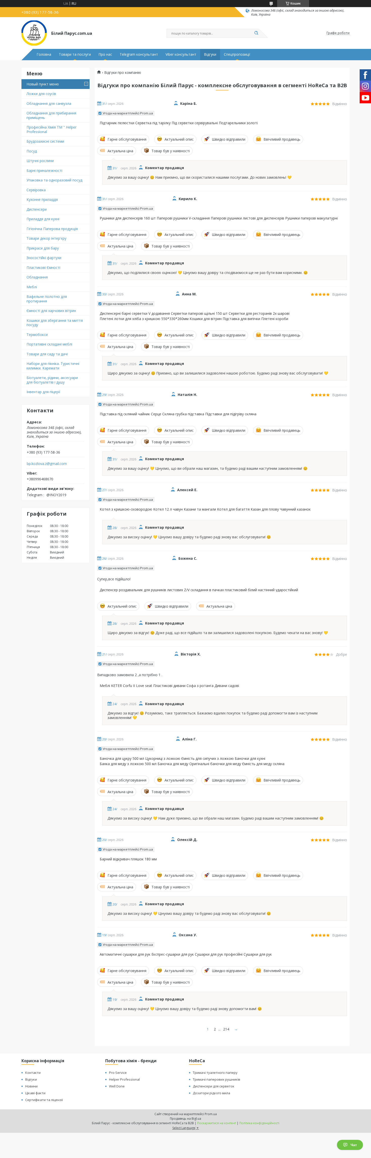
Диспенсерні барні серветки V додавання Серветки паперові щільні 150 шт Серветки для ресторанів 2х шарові (194, 313)
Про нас (105, 54)
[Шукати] (256, 33)
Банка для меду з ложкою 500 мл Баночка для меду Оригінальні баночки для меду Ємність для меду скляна (192, 764)
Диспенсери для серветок (213, 1086)
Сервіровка (36, 189)
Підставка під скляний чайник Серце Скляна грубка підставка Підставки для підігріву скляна (178, 414)
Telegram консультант (139, 54)
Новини (31, 1086)
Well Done (117, 1086)
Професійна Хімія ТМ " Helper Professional (51, 129)
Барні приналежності (44, 170)
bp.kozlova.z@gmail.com (47, 463)
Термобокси (37, 334)
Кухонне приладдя (42, 199)
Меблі (31, 287)
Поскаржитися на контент (216, 1123)
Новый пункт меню (42, 84)
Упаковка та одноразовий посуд (54, 180)
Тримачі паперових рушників (216, 1079)
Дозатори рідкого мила (211, 1093)
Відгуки (210, 54)
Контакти (33, 1072)
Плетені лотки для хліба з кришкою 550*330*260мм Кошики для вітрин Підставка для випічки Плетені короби (194, 319)
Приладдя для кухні (42, 218)
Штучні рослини (40, 160)
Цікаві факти (35, 1093)
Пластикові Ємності (43, 267)
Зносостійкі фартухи (43, 257)
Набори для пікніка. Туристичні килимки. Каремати (52, 365)
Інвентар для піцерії (43, 391)
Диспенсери (36, 209)
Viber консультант (181, 54)
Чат (354, 1145)
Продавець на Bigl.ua (185, 1118)
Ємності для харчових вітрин (51, 310)
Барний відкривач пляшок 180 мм (128, 859)
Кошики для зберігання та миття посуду (54, 322)
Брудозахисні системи (45, 141)
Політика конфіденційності (259, 1123)
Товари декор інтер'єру (46, 238)
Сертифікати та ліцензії (44, 1100)
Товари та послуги (75, 54)
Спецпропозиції (237, 54)
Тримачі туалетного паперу (215, 1072)
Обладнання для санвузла (48, 103)
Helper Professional (124, 1079)
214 (226, 1029)
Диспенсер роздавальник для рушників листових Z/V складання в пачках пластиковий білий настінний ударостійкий (199, 590)
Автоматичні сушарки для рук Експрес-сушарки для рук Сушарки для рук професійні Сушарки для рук (186, 954)
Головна (44, 54)
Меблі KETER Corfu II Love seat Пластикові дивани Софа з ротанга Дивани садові (169, 685)
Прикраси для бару (42, 248)
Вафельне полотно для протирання (46, 298)
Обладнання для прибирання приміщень (51, 115)
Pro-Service (118, 1072)
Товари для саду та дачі (47, 354)
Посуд (31, 151)
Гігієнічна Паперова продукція (52, 228)
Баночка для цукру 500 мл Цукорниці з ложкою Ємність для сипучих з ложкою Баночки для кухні (182, 758)
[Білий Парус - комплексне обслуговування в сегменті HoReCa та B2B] (34, 33)
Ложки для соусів (41, 93)
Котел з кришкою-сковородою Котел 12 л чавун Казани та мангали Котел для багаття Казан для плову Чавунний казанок (205, 509)
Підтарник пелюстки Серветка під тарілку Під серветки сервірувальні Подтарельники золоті (179, 123)
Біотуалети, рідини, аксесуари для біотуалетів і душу (52, 380)
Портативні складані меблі (49, 344)
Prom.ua (211, 1114)
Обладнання (37, 277)
